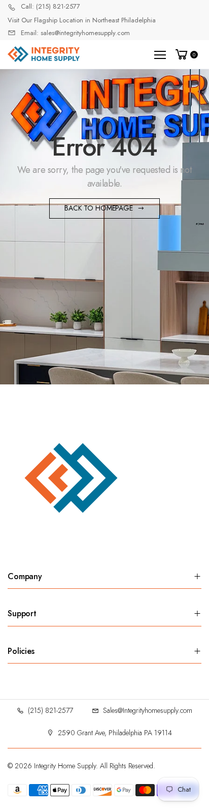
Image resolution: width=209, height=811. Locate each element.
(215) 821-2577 (50, 710)
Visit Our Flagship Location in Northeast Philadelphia (82, 20)
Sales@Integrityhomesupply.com (147, 710)
